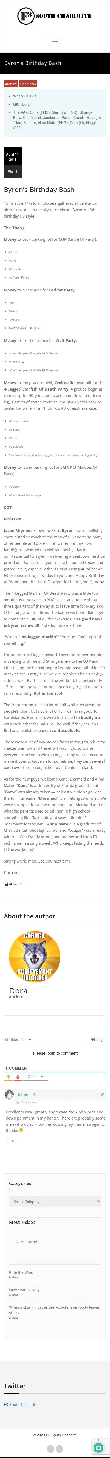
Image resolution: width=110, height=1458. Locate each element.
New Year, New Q (24, 1289)
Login (100, 1039)
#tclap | (15, 884)
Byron (23, 1094)
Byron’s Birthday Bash (39, 189)
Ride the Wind (21, 1272)
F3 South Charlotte (21, 1404)
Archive (11, 83)
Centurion (28, 83)
